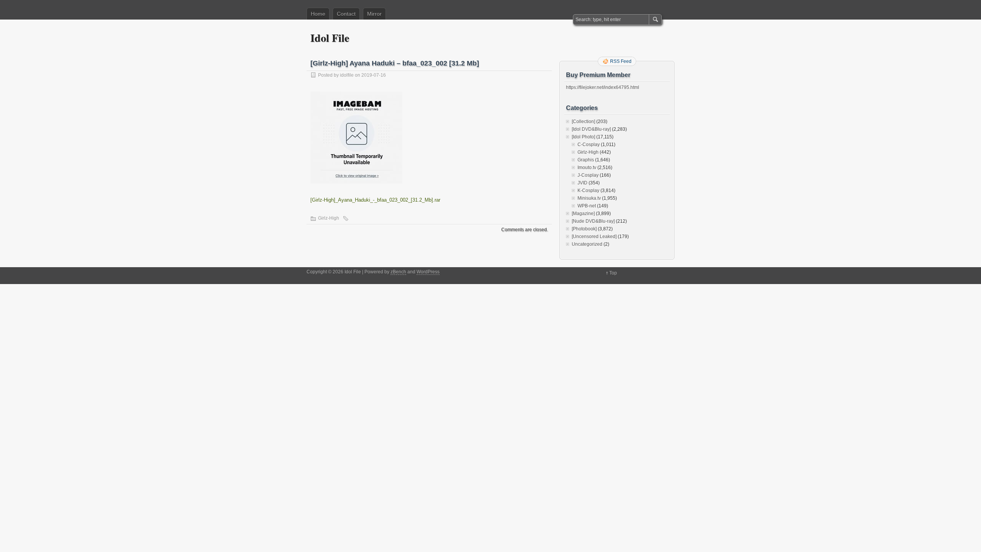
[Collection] (583, 121)
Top (613, 273)
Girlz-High (328, 218)
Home (318, 14)
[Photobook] (584, 229)
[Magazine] (583, 213)
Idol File (329, 38)
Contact (346, 14)
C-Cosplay (588, 144)
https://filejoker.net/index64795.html (602, 87)
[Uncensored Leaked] (594, 236)
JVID (582, 183)
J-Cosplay (588, 175)
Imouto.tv (586, 167)
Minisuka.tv (589, 198)
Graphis (585, 160)
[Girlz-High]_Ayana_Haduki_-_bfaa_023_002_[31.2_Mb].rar (375, 200)
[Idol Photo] (583, 137)
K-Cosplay (588, 190)
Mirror (374, 14)
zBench (398, 271)
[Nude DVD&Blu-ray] (593, 221)
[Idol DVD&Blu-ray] (591, 129)
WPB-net (586, 206)
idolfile (347, 75)
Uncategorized (587, 244)
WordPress (428, 271)
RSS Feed (621, 61)
